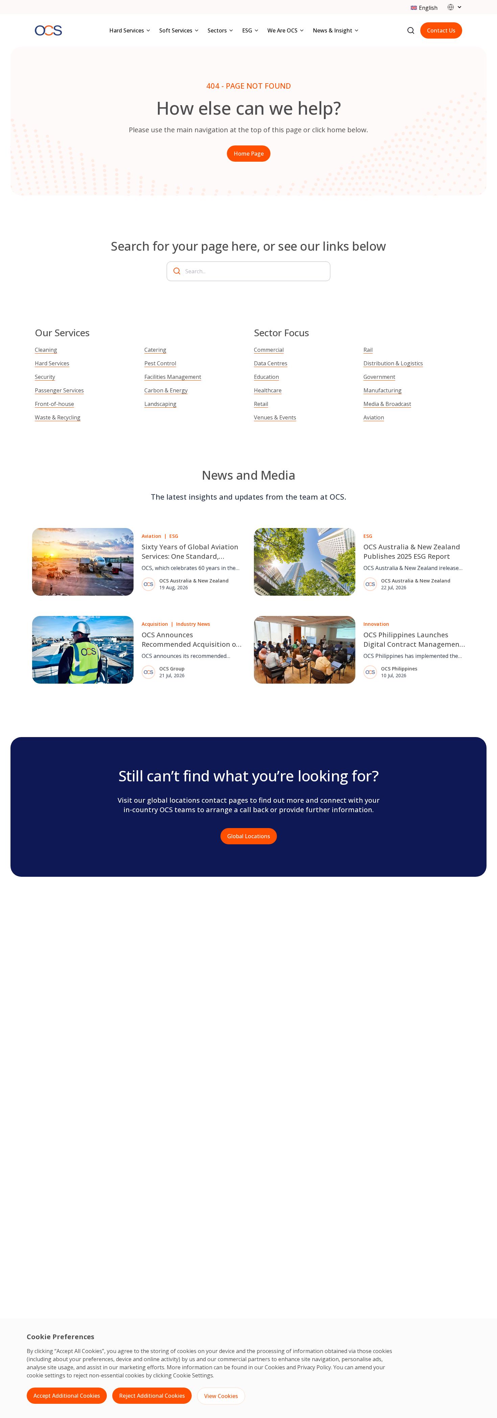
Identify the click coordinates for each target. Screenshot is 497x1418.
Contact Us (441, 30)
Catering (155, 349)
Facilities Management (172, 377)
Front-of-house (54, 404)
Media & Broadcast (387, 404)
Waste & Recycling (57, 417)
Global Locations (248, 836)
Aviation (373, 417)
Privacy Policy (314, 1367)
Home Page (249, 153)
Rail (368, 349)
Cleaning (46, 349)
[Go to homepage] (48, 30)
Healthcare (268, 390)
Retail (261, 404)
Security (45, 377)
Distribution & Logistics (393, 363)
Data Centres (270, 363)
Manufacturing (382, 390)
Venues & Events (275, 417)
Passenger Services (59, 390)
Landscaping (160, 404)
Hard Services (52, 363)
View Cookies (221, 1396)
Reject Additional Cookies (152, 1395)
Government (379, 377)
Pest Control (160, 363)
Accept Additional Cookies (66, 1395)
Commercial (269, 349)
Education (266, 377)
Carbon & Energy (166, 390)
